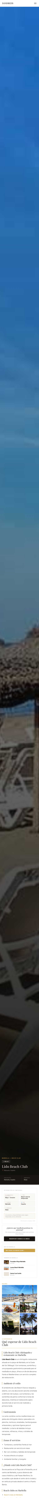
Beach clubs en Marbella (13, 1495)
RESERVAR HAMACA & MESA (19, 1239)
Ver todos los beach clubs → (15, 1250)
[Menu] (35, 3)
